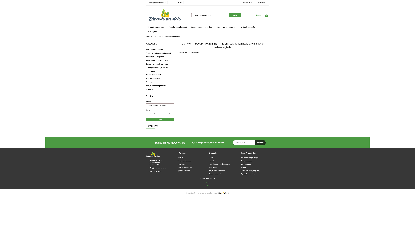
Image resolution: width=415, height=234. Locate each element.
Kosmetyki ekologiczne (226, 27)
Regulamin (181, 164)
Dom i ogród (152, 32)
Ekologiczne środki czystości (157, 64)
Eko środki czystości (247, 27)
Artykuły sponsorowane (217, 170)
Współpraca (213, 167)
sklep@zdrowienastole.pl (158, 168)
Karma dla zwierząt (153, 75)
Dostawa (181, 157)
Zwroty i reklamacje (184, 161)
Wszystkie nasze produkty (156, 86)
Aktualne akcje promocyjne (250, 157)
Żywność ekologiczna (154, 49)
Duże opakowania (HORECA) (157, 68)
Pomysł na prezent (153, 79)
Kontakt (212, 161)
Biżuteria (149, 89)
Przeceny (149, 82)
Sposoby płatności (184, 170)
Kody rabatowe (246, 164)
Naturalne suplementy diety (202, 27)
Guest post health (215, 174)
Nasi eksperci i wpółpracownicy (220, 164)
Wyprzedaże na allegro (248, 174)
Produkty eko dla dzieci (178, 27)
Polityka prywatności (185, 167)
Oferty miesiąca (246, 161)
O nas (211, 157)
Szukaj (160, 119)
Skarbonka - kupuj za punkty (250, 170)
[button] (182, 153)
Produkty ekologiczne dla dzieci (158, 53)
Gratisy (243, 167)
